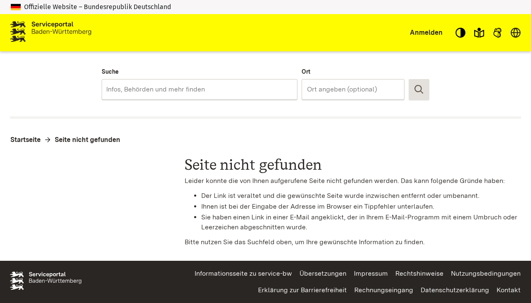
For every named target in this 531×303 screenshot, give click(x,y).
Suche (110, 71)
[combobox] (199, 89)
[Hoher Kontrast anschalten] (460, 32)
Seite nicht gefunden (87, 140)
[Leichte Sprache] (479, 32)
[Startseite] (50, 32)
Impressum (371, 273)
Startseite (25, 140)
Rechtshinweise (419, 273)
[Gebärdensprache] (497, 32)
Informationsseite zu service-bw (243, 273)
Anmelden (426, 32)
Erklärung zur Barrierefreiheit (302, 290)
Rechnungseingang (383, 290)
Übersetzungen (323, 273)
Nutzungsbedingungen (486, 273)
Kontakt (509, 290)
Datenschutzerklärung (455, 290)
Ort (306, 71)
